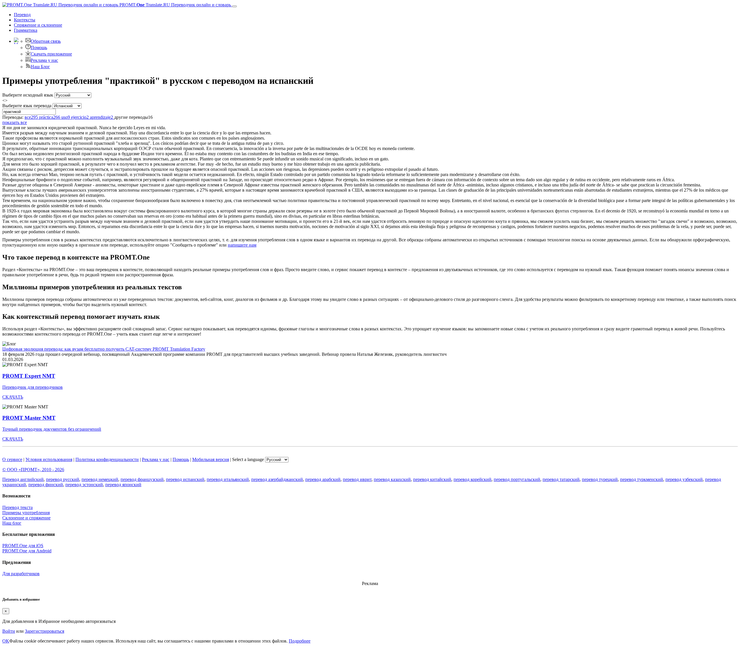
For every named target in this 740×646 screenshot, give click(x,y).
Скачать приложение (51, 53)
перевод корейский (472, 479)
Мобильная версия (210, 459)
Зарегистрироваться (44, 631)
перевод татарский (561, 479)
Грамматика (25, 30)
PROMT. (174, 4)
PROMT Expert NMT (28, 376)
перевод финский (45, 484)
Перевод (22, 14)
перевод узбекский (684, 479)
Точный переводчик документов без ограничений (51, 429)
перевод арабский (323, 479)
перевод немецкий (100, 479)
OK (5, 640)
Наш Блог (40, 66)
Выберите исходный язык (27, 94)
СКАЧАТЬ (12, 397)
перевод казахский (392, 479)
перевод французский (142, 479)
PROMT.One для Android (26, 550)
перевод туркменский (641, 479)
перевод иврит (357, 479)
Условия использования (48, 459)
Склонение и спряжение (26, 517)
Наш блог (11, 523)
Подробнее (299, 640)
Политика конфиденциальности (107, 459)
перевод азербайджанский (277, 479)
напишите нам (242, 245)
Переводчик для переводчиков (32, 387)
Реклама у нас (44, 60)
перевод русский (62, 479)
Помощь (39, 47)
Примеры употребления (26, 512)
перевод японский (123, 484)
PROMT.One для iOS (22, 545)
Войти (8, 631)
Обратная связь (46, 41)
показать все (14, 122)
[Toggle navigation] (234, 6)
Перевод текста (17, 507)
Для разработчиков (21, 573)
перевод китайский (432, 479)
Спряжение (38, 25)
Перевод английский (23, 479)
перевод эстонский (84, 484)
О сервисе (12, 459)
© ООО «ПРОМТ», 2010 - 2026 (33, 469)
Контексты (24, 19)
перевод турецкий (600, 479)
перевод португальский (517, 479)
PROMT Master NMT (29, 418)
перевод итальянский (228, 479)
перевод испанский (185, 479)
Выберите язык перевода (26, 105)
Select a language (248, 459)
